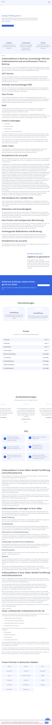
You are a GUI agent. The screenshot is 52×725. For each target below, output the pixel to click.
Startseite (4, 711)
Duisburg (26, 671)
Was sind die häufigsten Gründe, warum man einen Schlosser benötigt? (13, 438)
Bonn (42, 666)
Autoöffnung (14, 312)
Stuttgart (42, 684)
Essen (9, 675)
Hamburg (9, 680)
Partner (3, 717)
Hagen (42, 675)
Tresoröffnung (38, 313)
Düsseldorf (42, 671)
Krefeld (42, 680)
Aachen (9, 666)
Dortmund (9, 671)
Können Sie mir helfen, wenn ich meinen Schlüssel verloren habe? (14, 456)
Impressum (4, 719)
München (9, 684)
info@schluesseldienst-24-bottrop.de (13, 707)
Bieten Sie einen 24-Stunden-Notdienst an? (39, 437)
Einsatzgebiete (5, 713)
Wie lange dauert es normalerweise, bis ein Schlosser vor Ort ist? (37, 447)
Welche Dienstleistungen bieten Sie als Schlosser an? (13, 447)
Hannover (26, 680)
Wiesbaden (9, 689)
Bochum (26, 666)
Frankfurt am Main (26, 675)
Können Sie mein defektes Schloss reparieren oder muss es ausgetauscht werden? (39, 456)
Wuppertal (26, 689)
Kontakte (4, 715)
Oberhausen (26, 684)
